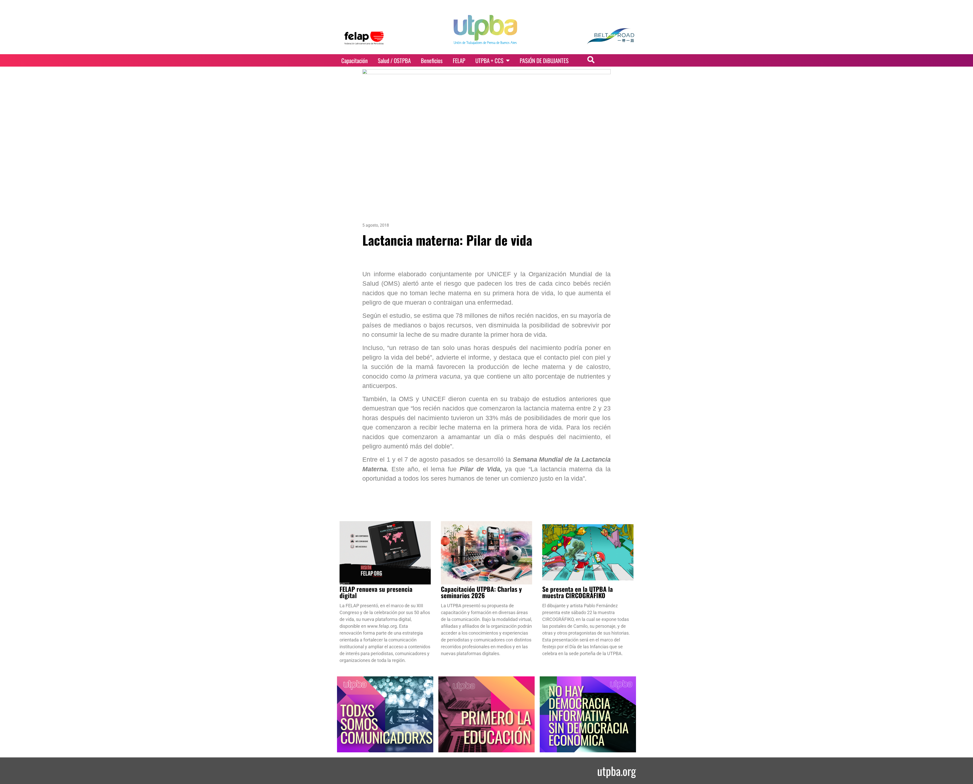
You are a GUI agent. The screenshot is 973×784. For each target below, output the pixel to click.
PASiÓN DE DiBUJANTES (544, 60)
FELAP (459, 60)
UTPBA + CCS (489, 60)
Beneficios (432, 60)
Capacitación (354, 60)
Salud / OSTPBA (394, 60)
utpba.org (616, 770)
